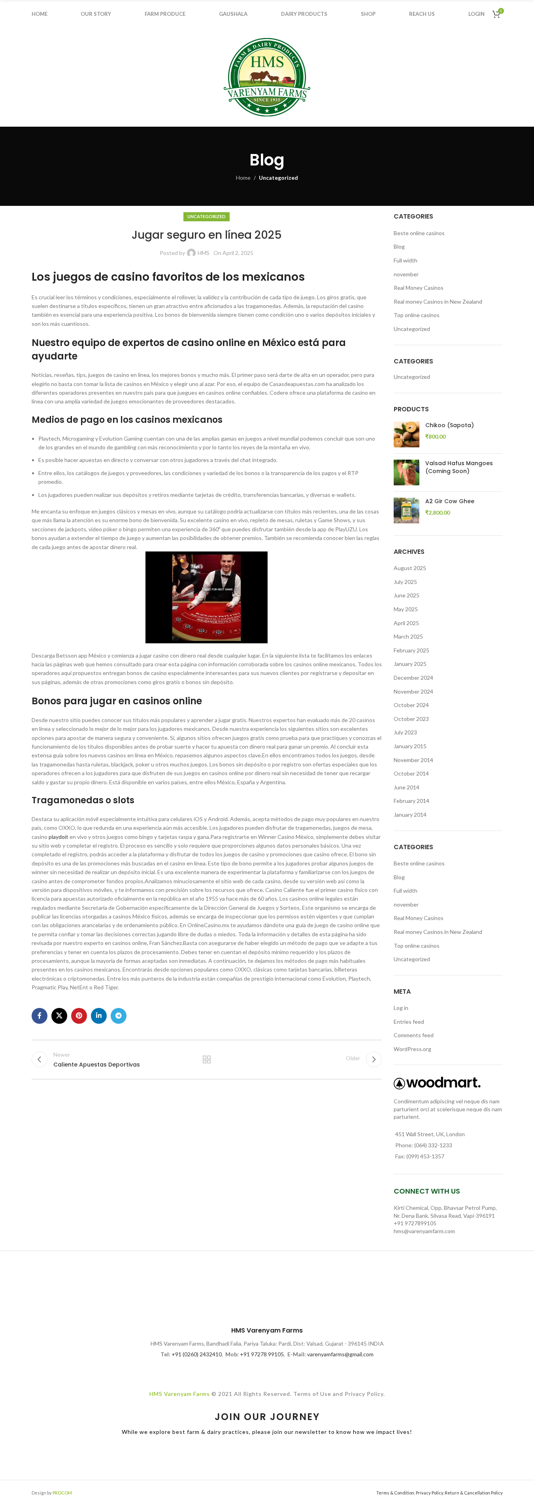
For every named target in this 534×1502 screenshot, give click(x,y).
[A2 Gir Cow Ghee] (406, 510)
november (406, 274)
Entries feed (409, 1021)
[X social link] (59, 1016)
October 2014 (411, 773)
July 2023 (405, 732)
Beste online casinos (419, 233)
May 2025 (406, 609)
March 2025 (408, 636)
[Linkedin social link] (99, 1016)
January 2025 (410, 663)
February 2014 (411, 800)
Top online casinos (417, 315)
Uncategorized (278, 177)
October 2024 (411, 705)
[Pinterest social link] (79, 1016)
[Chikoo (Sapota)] (406, 434)
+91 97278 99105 (262, 1354)
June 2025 (406, 595)
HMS (203, 252)
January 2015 (410, 746)
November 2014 (413, 760)
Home (243, 177)
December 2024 (413, 677)
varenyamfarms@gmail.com (340, 1354)
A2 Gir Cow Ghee (449, 501)
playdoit (58, 836)
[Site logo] (267, 76)
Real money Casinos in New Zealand (438, 301)
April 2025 (406, 623)
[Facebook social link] (39, 1016)
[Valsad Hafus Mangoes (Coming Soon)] (406, 472)
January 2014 (410, 814)
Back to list (206, 1059)
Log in (401, 1007)
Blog (399, 246)
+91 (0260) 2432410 (197, 1354)
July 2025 (405, 581)
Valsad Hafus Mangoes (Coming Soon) (459, 467)
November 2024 (413, 691)
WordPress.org (412, 1049)
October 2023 (411, 718)
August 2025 (410, 568)
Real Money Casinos (418, 287)
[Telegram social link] (118, 1016)
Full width (405, 260)
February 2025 (411, 650)
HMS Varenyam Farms (179, 1393)
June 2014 (406, 787)
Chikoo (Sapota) (449, 425)
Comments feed (414, 1035)
